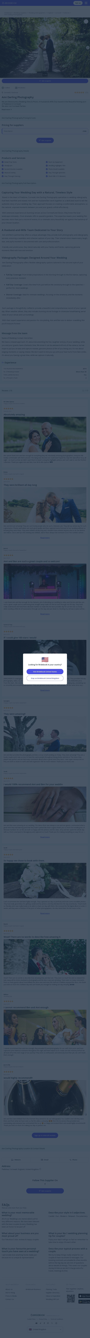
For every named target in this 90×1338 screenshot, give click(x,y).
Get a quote (46, 81)
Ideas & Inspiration (53, 1296)
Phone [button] (74, 1160)
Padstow (14, 92)
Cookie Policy (31, 1319)
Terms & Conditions (57, 1319)
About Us (9, 1289)
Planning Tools (51, 1289)
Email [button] (46, 1160)
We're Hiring (10, 1292)
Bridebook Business (33, 1289)
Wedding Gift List (52, 1299)
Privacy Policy (43, 1319)
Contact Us (9, 1299)
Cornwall (7, 92)
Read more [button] (6, 109)
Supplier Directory (52, 1292)
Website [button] (17, 1160)
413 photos (21, 88)
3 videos (7, 88)
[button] (88, 47)
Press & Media (11, 1296)
